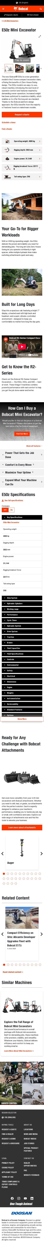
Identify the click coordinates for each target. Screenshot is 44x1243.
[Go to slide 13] (12, 879)
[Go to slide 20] (40, 879)
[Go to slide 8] (32, 874)
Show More (22, 719)
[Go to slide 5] (20, 874)
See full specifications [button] (14, 500)
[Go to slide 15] (20, 879)
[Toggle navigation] (4, 9)
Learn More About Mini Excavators (18, 1051)
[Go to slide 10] (40, 874)
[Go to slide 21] (4, 883)
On (11, 510)
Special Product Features (31, 1149)
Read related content (12, 972)
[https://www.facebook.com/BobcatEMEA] (12, 1199)
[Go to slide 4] (16, 874)
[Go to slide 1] (4, 874)
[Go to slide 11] (4, 879)
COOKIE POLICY (8, 1168)
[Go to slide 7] (28, 874)
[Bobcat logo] (21, 9)
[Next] (41, 68)
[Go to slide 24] (16, 883)
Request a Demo (9, 1139)
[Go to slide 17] (28, 879)
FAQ (25, 1170)
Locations (28, 1129)
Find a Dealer (7, 129)
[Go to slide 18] (32, 879)
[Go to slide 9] (36, 874)
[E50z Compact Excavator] (8, 68)
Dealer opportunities (30, 1164)
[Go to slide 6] (24, 874)
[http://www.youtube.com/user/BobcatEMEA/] (25, 1199)
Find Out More (22, 434)
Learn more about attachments (22, 827)
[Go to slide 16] (24, 879)
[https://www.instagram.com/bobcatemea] (18, 1199)
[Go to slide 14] (16, 879)
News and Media (31, 1134)
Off (5, 510)
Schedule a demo (8, 122)
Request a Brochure (10, 1143)
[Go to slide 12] (8, 879)
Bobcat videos (30, 1139)
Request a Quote (22, 114)
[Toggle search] (40, 9)
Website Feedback (31, 1175)
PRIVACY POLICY (8, 1163)
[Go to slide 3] (12, 874)
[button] (22, 455)
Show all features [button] (33, 446)
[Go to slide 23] (12, 883)
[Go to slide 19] (36, 879)
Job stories (29, 1143)
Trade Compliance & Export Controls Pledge (10, 1184)
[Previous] (3, 68)
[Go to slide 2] (8, 874)
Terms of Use (7, 1177)
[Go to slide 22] (8, 883)
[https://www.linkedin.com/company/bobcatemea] (32, 1199)
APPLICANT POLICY (9, 1172)
